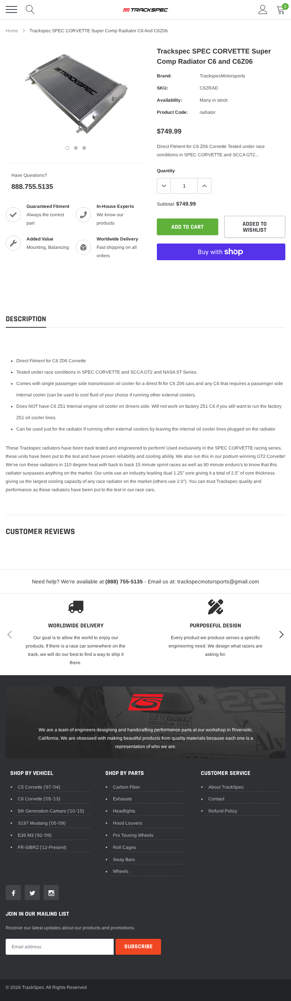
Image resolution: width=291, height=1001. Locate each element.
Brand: (164, 76)
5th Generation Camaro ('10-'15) (51, 811)
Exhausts (122, 798)
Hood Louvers (127, 823)
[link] (13, 892)
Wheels (120, 871)
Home (12, 30)
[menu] (11, 9)
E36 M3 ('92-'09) (35, 835)
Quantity (166, 170)
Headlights (124, 811)
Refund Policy (222, 811)
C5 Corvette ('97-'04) (39, 787)
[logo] (145, 9)
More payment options (221, 270)
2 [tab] (76, 148)
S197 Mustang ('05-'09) (42, 823)
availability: (169, 100)
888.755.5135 (32, 186)
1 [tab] (67, 148)
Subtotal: (166, 204)
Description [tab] (26, 319)
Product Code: (172, 112)
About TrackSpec (226, 787)
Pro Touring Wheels (133, 835)
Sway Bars (124, 859)
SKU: (162, 88)
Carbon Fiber (126, 787)
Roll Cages (124, 847)
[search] (30, 9)
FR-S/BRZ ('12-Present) (42, 847)
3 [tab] (84, 148)
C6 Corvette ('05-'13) (39, 798)
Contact (216, 798)
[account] (263, 9)
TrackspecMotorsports (222, 76)
